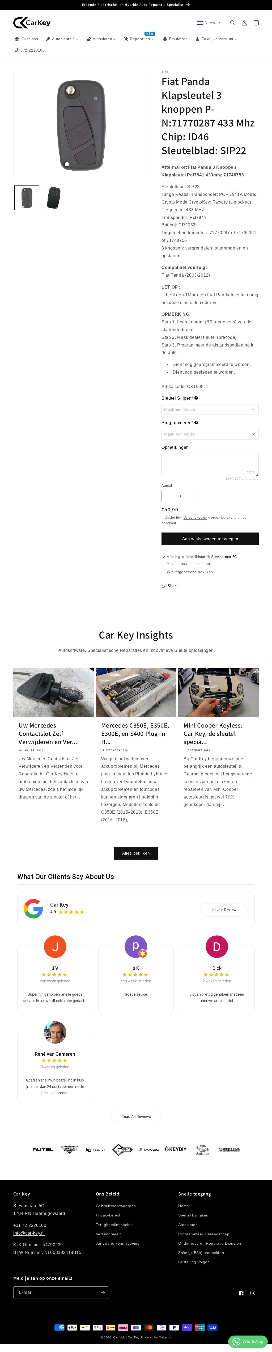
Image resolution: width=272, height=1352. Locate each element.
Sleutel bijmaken (193, 1215)
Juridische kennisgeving (118, 1243)
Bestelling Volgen (194, 1262)
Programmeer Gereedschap (203, 1234)
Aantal (167, 486)
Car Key (59, 905)
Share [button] (173, 586)
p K (136, 968)
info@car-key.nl (29, 1233)
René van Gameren (55, 1054)
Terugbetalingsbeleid (115, 1225)
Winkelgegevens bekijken (190, 572)
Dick (217, 968)
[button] (208, 23)
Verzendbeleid (109, 1234)
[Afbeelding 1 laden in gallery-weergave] (27, 198)
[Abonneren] (103, 1292)
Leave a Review (223, 910)
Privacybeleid (108, 1215)
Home (183, 1206)
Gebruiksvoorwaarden (116, 1206)
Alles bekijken (136, 853)
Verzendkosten (195, 517)
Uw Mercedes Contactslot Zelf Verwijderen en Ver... (48, 733)
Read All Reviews (136, 1116)
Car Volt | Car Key (126, 1337)
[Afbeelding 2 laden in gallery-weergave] (54, 198)
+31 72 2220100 (29, 1225)
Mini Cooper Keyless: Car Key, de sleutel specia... (213, 733)
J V (55, 968)
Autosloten (188, 1225)
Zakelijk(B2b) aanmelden (201, 1252)
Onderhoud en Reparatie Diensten (209, 1243)
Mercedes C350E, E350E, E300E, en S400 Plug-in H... (135, 733)
